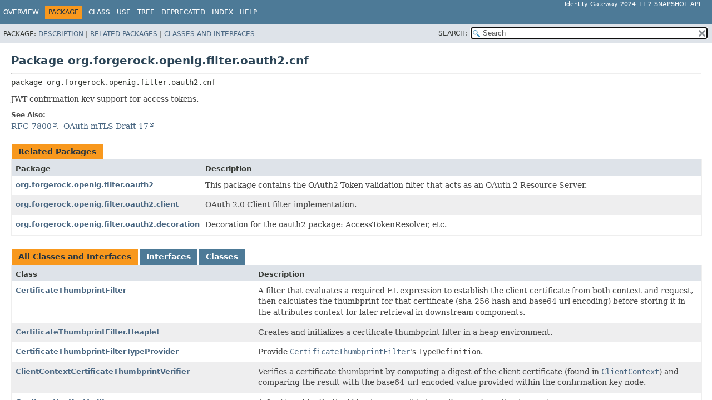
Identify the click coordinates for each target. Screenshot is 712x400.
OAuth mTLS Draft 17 (106, 126)
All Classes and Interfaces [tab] (74, 256)
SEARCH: (452, 33)
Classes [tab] (222, 256)
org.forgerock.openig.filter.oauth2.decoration (108, 224)
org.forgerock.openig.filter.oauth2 (85, 185)
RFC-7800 (31, 126)
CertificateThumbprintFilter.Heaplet (88, 332)
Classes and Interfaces (209, 34)
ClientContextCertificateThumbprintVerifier (103, 371)
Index (222, 12)
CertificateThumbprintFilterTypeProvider (97, 351)
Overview (21, 12)
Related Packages (123, 34)
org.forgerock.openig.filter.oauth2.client (97, 204)
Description (60, 34)
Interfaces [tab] (168, 256)
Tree (146, 12)
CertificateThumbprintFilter (71, 290)
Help (248, 12)
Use (124, 12)
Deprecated (183, 12)
